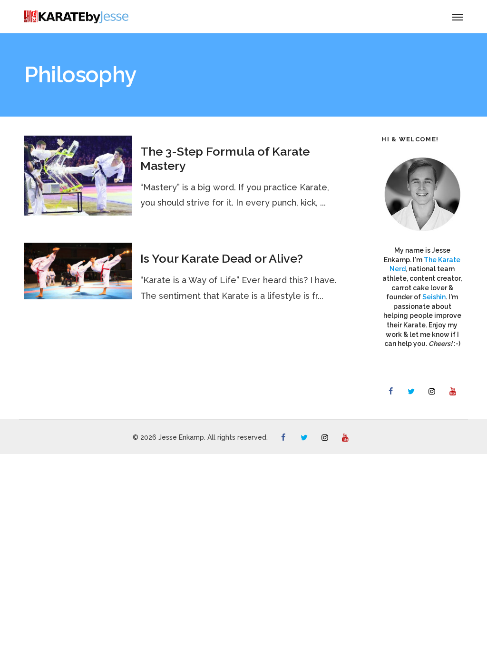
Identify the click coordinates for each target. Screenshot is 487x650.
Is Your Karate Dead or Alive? (221, 258)
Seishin (434, 297)
